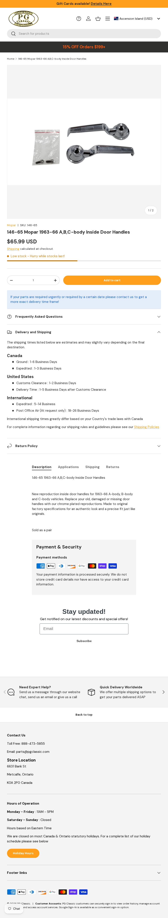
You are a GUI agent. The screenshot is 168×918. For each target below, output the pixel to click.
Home (10, 58)
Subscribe (84, 641)
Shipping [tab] (92, 467)
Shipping (13, 249)
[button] (98, 18)
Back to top (84, 715)
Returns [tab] (112, 467)
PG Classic (23, 903)
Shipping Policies (146, 427)
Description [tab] (41, 467)
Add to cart (112, 280)
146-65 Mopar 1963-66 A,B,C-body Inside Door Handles (52, 58)
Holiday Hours (23, 853)
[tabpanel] (84, 504)
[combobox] (136, 18)
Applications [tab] (68, 467)
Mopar (11, 225)
